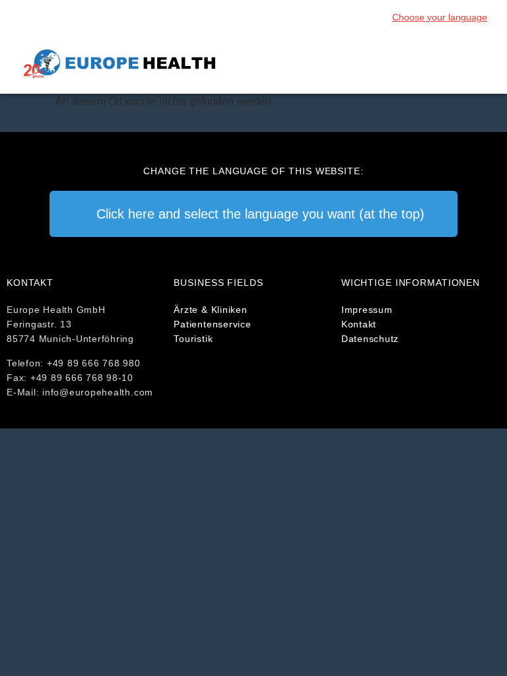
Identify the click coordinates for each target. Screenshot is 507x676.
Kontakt (358, 324)
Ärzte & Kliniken (210, 309)
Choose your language (439, 17)
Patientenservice (212, 324)
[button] (478, 64)
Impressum (367, 309)
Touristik (193, 338)
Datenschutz (370, 338)
